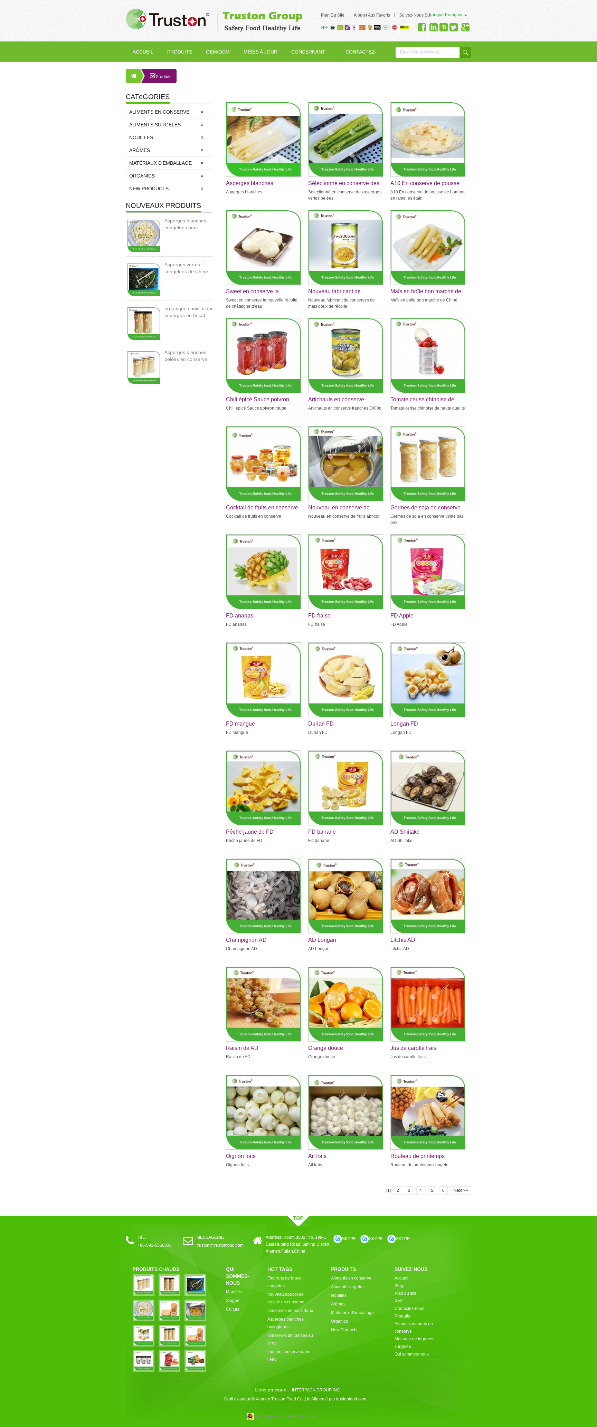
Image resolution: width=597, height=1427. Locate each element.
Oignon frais (241, 1156)
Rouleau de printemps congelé (417, 1156)
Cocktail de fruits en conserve (262, 507)
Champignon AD (246, 940)
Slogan (232, 1300)
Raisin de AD (242, 1048)
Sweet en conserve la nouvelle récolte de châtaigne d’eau (262, 291)
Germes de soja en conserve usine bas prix (425, 508)
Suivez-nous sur (415, 15)
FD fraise (319, 616)
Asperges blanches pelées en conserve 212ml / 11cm (185, 356)
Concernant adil (308, 55)
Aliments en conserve (159, 112)
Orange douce (325, 1048)
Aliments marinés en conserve (414, 1327)
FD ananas (239, 616)
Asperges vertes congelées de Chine (186, 268)
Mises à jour (260, 52)
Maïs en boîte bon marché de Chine (425, 291)
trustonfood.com (351, 1399)
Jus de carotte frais (413, 1048)
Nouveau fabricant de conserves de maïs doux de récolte (341, 291)
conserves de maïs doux (290, 1310)
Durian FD (321, 724)
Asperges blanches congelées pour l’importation (185, 224)
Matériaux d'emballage (160, 163)
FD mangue (240, 724)
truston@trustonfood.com (220, 1245)
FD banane (322, 832)
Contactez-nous (361, 55)
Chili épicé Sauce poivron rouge (257, 399)
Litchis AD (402, 940)
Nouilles (141, 137)
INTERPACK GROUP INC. (316, 1390)
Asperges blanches (249, 183)
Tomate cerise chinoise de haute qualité (422, 399)
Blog (399, 1285)
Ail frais (317, 1156)
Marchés (234, 1292)
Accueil (143, 52)
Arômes (139, 150)
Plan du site (332, 15)
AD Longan (322, 940)
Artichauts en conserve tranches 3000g (336, 399)
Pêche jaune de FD (250, 832)
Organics (142, 176)
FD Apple (402, 616)
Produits (179, 52)
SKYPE (349, 1238)
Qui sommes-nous (412, 1354)
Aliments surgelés (155, 124)
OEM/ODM (218, 52)
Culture (233, 1309)
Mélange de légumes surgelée (414, 1343)
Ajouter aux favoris (372, 15)
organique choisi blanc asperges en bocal (189, 312)
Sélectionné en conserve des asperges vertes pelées (343, 183)
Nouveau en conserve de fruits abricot (339, 508)
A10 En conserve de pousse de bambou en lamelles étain (425, 183)
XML (399, 1301)
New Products (149, 188)
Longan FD (404, 724)
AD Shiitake (405, 832)
